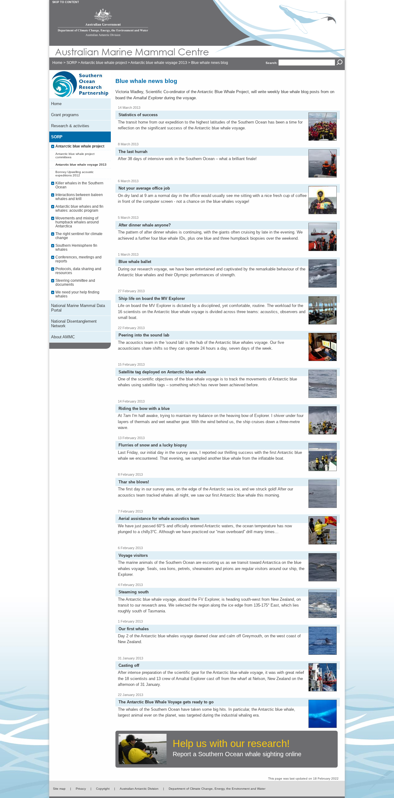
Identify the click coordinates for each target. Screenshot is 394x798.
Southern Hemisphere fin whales (76, 247)
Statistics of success (138, 114)
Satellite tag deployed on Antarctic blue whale (162, 372)
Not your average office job (144, 188)
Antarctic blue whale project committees (74, 155)
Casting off (129, 665)
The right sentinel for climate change (79, 236)
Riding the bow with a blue (144, 408)
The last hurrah (133, 151)
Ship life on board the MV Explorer (152, 298)
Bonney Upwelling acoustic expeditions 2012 (74, 173)
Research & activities (70, 126)
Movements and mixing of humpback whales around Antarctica (77, 222)
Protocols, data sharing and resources (78, 271)
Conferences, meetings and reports (78, 259)
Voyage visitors (133, 555)
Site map (59, 788)
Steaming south (134, 592)
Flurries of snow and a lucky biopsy (153, 445)
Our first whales (134, 629)
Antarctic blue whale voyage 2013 (159, 63)
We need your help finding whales (77, 294)
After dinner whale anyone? (145, 225)
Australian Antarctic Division (139, 788)
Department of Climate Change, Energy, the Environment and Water (217, 788)
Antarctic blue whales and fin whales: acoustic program (79, 208)
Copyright (103, 788)
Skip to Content (65, 2)
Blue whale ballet (135, 261)
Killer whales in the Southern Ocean (79, 185)
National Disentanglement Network (74, 323)
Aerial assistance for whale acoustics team (159, 518)
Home (57, 63)
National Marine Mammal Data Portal (78, 308)
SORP (71, 63)
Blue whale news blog (209, 63)
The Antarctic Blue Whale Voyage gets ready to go (166, 702)
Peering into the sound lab (144, 335)
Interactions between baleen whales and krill (79, 197)
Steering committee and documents (75, 282)
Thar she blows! (134, 482)
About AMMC (63, 337)
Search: (271, 63)
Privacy (81, 788)
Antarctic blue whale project (104, 63)
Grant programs (65, 114)
